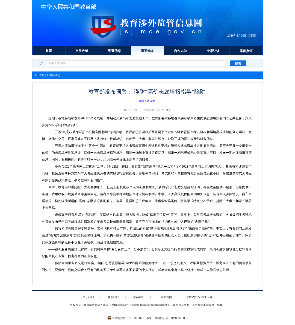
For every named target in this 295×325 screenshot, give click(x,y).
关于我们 (88, 297)
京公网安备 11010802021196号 (132, 318)
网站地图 (166, 297)
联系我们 (113, 297)
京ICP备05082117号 (199, 297)
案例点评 (246, 51)
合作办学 (180, 51)
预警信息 (114, 51)
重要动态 (147, 51)
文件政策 (81, 51)
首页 (49, 51)
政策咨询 (138, 297)
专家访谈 (213, 51)
